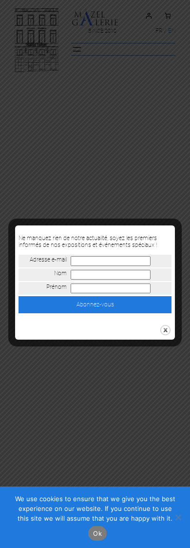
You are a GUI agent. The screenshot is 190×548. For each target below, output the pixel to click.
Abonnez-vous (95, 304)
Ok (97, 533)
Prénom (56, 287)
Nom (60, 273)
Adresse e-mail (48, 259)
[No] (178, 517)
